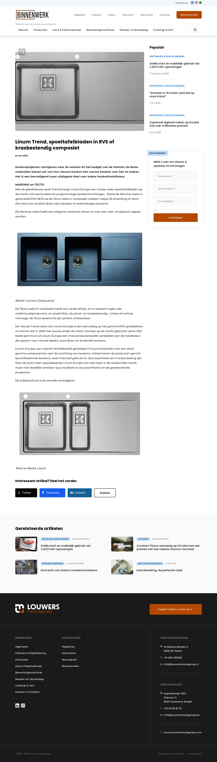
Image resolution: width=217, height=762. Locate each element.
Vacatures (165, 15)
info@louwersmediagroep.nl (181, 664)
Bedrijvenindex (189, 14)
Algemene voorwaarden (171, 753)
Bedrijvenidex (70, 666)
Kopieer (105, 492)
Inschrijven (176, 217)
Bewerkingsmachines (100, 29)
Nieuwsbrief (147, 15)
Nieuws (23, 29)
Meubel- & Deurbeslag (134, 29)
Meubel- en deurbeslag (29, 679)
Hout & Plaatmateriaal (67, 29)
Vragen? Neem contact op (174, 609)
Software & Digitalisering (30, 653)
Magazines (79, 15)
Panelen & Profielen (27, 691)
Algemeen (21, 646)
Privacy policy (195, 753)
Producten (40, 29)
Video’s (111, 15)
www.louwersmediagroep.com (183, 732)
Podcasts (96, 15)
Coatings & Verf (163, 29)
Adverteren (128, 15)
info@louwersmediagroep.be (182, 714)
